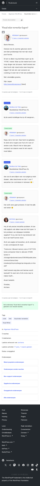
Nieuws (4, 413)
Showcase (24, 410)
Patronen (24, 420)
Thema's (24, 413)
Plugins (23, 416)
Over (3, 410)
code (4, 318)
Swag (24, 436)
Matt (4, 445)
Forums (4, 8)
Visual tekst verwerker (21, 318)
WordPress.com (8, 442)
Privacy (4, 420)
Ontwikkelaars (7, 433)
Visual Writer (6, 323)
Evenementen (25, 429)
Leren (4, 426)
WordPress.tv (7, 436)
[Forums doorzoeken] (21, 19)
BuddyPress (7, 452)
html (10, 318)
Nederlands (10, 460)
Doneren (25, 433)
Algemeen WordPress (15, 14)
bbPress (5, 449)
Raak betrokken (26, 426)
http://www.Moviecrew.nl (12, 84)
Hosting (4, 416)
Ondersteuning (7, 429)
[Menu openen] (37, 3)
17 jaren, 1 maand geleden (16, 222)
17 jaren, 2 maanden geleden (20, 38)
